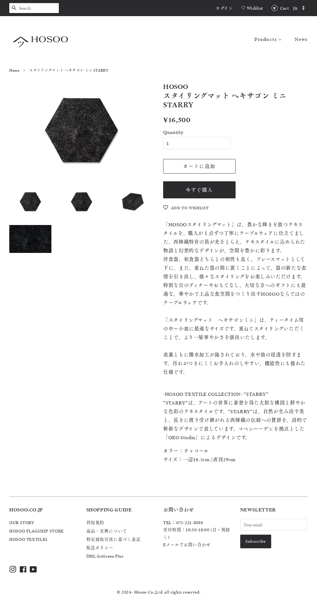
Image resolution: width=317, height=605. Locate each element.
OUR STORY (21, 522)
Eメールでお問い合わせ (187, 544)
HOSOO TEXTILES (28, 539)
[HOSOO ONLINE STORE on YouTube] (33, 570)
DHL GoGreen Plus (105, 556)
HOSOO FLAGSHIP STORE (36, 531)
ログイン (224, 8)
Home (14, 70)
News (301, 39)
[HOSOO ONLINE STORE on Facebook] (23, 570)
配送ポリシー (100, 547)
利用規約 (95, 522)
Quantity (173, 132)
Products (266, 39)
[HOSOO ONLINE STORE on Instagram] (12, 570)
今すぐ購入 (199, 189)
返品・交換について (106, 531)
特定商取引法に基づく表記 (113, 539)
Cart (284, 8)
